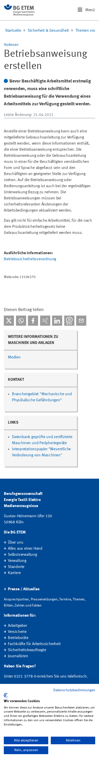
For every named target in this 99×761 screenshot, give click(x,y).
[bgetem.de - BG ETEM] (19, 10)
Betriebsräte (18, 638)
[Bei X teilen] (9, 321)
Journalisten (18, 656)
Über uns (15, 543)
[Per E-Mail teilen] (81, 321)
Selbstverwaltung (22, 555)
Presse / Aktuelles (23, 589)
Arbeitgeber (17, 626)
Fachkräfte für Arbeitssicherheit (34, 644)
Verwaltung (17, 561)
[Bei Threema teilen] (69, 321)
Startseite (13, 31)
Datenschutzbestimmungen (74, 690)
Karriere (14, 573)
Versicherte (17, 632)
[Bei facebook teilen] (33, 321)
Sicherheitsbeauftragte (27, 650)
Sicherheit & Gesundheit (48, 31)
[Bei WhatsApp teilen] (21, 321)
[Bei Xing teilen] (45, 321)
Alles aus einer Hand (25, 549)
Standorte (16, 567)
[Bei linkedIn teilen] (57, 321)
